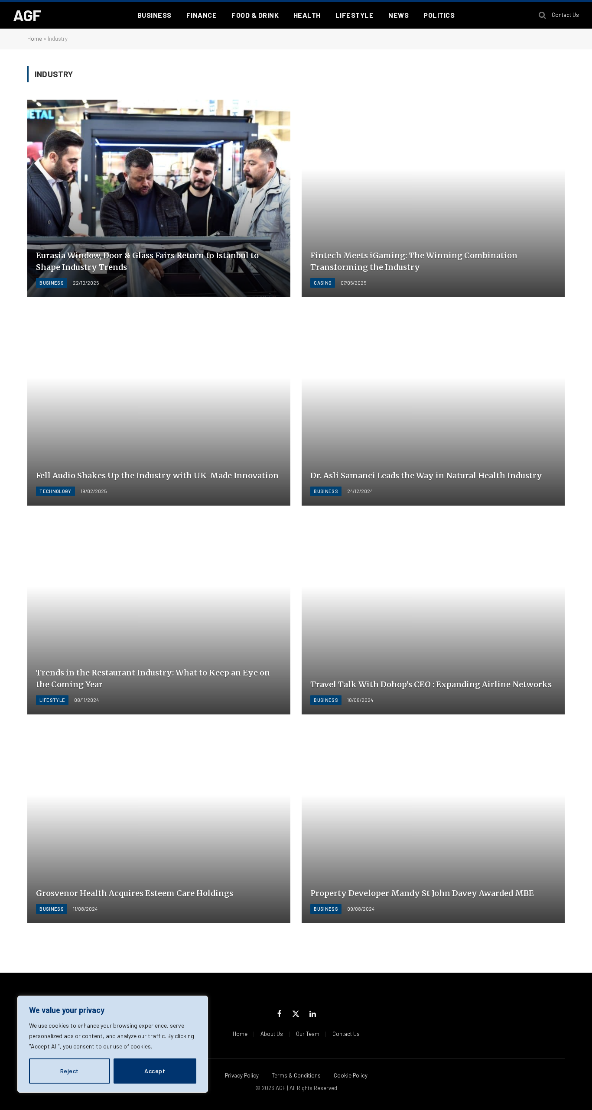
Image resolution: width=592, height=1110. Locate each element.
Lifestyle (354, 15)
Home (34, 38)
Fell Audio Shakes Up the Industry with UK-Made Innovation (157, 475)
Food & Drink (255, 15)
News (398, 15)
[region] (112, 1044)
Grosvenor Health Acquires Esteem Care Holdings (134, 893)
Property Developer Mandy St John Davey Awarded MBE (422, 893)
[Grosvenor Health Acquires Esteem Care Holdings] (158, 824)
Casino (323, 283)
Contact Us (565, 14)
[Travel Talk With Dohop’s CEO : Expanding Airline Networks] (433, 615)
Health (307, 15)
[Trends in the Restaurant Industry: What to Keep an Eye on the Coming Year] (158, 615)
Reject (69, 1070)
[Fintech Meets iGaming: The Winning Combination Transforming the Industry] (433, 198)
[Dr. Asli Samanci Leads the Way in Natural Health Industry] (433, 407)
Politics (439, 15)
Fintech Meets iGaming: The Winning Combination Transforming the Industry (413, 261)
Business (154, 15)
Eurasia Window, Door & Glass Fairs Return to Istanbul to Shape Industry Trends (147, 261)
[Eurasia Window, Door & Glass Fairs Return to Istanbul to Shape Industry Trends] (158, 198)
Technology (55, 491)
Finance (201, 15)
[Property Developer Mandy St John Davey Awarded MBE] (433, 824)
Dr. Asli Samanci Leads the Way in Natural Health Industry (426, 475)
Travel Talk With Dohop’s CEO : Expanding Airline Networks (431, 684)
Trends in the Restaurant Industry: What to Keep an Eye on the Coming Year (153, 678)
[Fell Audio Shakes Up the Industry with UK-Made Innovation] (158, 407)
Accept (154, 1070)
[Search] (542, 15)
